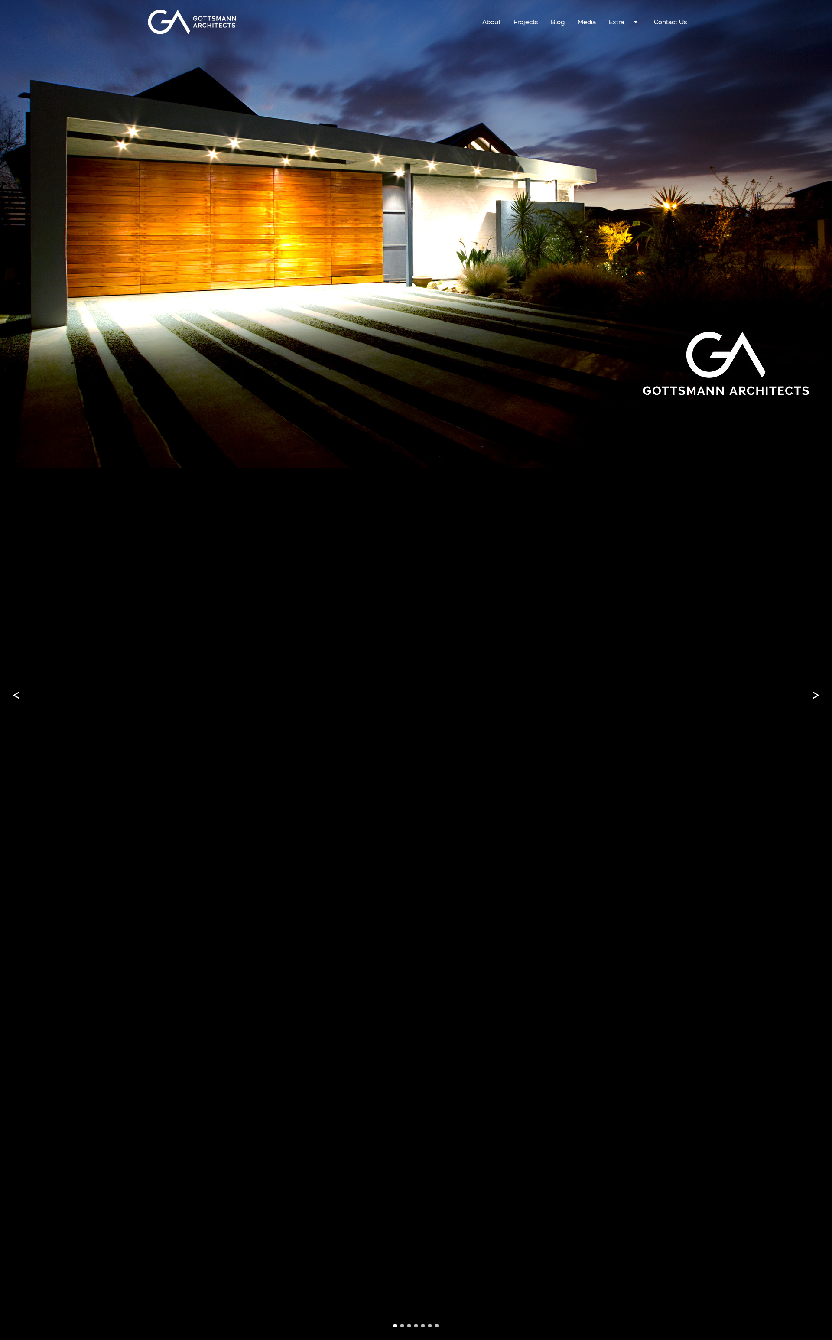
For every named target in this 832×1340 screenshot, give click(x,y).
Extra (625, 21)
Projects (526, 21)
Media (587, 21)
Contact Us (670, 21)
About (491, 21)
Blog (558, 21)
